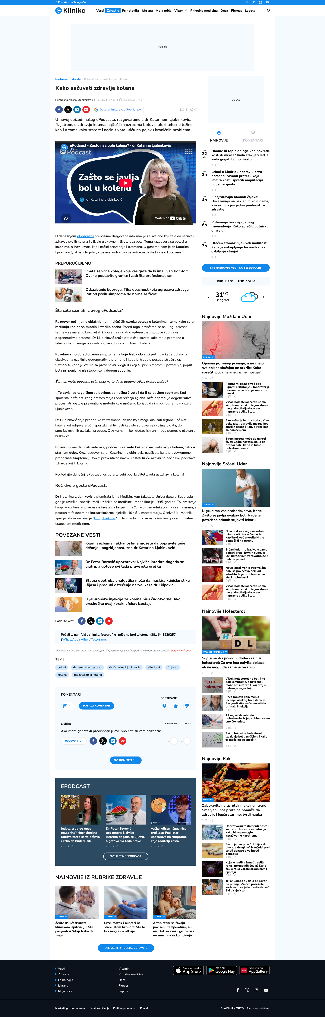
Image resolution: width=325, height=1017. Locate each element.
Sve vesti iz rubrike (126, 948)
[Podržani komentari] (175, 705)
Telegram (98, 639)
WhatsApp (70, 639)
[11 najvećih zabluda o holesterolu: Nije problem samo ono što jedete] (212, 721)
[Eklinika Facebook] (247, 2)
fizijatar (173, 667)
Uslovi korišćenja (180, 650)
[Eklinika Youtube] (267, 2)
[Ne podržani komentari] (187, 705)
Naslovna (61, 79)
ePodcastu (85, 236)
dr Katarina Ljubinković (124, 667)
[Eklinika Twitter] (253, 2)
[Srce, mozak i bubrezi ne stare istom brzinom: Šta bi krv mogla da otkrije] (125, 902)
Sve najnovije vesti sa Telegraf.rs (236, 268)
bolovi (62, 667)
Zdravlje (76, 79)
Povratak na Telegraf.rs (72, 2)
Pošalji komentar (96, 705)
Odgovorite (74, 740)
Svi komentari (125, 760)
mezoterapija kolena (88, 675)
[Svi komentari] (164, 705)
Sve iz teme (125, 856)
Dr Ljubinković (104, 518)
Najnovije (227, 317)
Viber (85, 639)
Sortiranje (169, 698)
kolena (62, 675)
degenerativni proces (87, 667)
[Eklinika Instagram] (260, 2)
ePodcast (154, 667)
